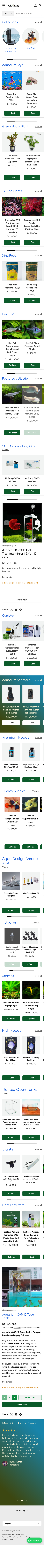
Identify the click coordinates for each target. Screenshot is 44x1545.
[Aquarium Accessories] (11, 36)
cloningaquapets (9, 546)
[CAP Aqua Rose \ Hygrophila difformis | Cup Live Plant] (32, 142)
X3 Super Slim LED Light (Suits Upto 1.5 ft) (11, 1179)
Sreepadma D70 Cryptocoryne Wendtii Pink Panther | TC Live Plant (12, 226)
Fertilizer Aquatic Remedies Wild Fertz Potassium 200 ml (31, 1236)
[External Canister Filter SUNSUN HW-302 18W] (32, 631)
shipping (17, 1327)
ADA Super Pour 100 (31, 893)
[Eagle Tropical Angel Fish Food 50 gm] (31, 752)
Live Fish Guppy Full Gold (30, 817)
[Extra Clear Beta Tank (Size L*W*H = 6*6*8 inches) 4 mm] (11, 1107)
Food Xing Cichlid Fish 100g (32, 287)
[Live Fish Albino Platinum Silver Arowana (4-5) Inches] (32, 394)
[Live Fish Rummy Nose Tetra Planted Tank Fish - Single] (12, 329)
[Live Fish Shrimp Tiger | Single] (11, 990)
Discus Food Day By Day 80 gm (31, 1058)
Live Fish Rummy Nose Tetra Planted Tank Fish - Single (12, 349)
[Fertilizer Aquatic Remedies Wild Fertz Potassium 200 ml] (31, 1219)
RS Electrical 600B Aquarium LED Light (31, 1177)
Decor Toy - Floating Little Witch (12, 97)
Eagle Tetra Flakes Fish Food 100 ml (11, 765)
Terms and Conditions (10, 1537)
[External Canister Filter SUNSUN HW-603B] (12, 631)
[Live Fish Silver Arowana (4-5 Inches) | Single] (12, 394)
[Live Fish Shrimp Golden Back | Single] (31, 990)
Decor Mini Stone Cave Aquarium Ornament (31, 99)
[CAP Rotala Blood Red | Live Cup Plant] (12, 142)
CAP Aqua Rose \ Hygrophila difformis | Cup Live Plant (32, 160)
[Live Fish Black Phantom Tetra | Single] (32, 329)
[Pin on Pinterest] (20, 609)
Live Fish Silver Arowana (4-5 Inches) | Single (12, 410)
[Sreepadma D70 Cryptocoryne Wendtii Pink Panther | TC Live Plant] (12, 206)
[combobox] (22, 13)
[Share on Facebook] (16, 609)
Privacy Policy (25, 1537)
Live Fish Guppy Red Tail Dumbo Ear (12, 818)
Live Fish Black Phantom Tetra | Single (31, 346)
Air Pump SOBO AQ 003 (12, 480)
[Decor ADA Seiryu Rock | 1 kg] (11, 881)
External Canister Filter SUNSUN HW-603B (12, 649)
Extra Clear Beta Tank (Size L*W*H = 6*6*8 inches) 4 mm (11, 1122)
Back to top (21, 1510)
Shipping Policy (7, 1539)
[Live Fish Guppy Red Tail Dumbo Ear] (12, 804)
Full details (7, 577)
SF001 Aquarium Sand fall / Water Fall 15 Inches (11, 709)
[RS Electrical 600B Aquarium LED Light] (31, 1164)
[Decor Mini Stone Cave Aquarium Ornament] (32, 80)
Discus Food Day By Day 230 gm (11, 1058)
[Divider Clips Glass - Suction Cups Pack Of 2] (30, 936)
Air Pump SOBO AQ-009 (31, 480)
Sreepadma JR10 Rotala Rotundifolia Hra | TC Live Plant (32, 225)
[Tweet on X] (11, 609)
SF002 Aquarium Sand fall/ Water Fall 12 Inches (31, 709)
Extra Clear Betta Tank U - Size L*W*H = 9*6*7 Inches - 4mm (31, 1122)
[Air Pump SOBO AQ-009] (32, 465)
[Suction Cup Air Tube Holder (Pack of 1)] (12, 936)
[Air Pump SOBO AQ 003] (12, 465)
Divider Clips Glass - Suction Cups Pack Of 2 (30, 949)
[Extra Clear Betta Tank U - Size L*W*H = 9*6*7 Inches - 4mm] (31, 1107)
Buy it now (22, 600)
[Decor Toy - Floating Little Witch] (12, 80)
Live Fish (31, 48)
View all (38, 22)
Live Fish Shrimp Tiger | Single (11, 1004)
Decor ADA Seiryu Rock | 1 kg (11, 894)
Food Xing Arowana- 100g (12, 286)
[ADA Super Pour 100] (31, 881)
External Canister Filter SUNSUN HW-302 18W (32, 649)
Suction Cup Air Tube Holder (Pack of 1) (12, 949)
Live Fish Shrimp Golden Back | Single (31, 1005)
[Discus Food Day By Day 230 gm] (11, 1045)
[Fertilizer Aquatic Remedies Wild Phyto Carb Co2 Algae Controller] (11, 1219)
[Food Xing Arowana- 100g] (12, 271)
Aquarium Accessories (11, 50)
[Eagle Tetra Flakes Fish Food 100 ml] (11, 752)
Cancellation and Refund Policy (13, 1535)
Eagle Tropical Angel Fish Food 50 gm (31, 765)
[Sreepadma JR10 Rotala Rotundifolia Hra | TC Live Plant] (32, 206)
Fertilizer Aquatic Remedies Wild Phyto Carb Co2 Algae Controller (11, 1236)
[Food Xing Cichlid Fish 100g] (32, 271)
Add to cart (30, 592)
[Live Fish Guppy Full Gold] (30, 804)
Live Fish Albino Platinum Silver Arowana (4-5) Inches (31, 412)
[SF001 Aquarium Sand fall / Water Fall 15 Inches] (11, 694)
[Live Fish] (30, 36)
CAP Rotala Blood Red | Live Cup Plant (12, 158)
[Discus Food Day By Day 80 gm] (31, 1045)
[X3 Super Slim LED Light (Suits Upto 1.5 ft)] (11, 1164)
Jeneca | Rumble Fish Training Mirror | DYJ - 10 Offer (19, 554)
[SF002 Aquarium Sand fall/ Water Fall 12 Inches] (31, 694)
